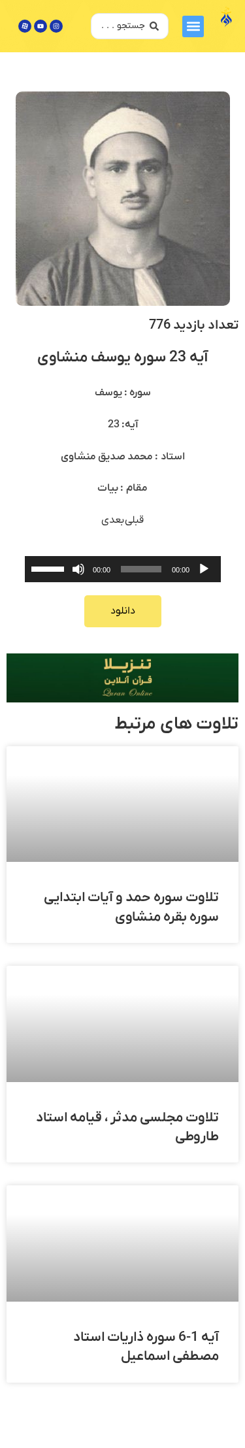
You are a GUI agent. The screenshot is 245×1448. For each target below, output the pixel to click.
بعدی (113, 520)
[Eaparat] (24, 26)
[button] (193, 26)
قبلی (134, 520)
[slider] (49, 568)
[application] (123, 569)
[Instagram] (56, 26)
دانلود (122, 610)
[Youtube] (40, 26)
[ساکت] (78, 569)
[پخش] (203, 569)
